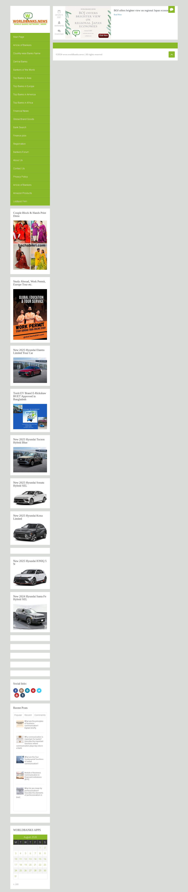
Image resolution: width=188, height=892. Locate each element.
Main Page (18, 37)
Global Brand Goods (23, 119)
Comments (40, 715)
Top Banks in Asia (22, 78)
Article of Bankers (22, 45)
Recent (28, 715)
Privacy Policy (20, 176)
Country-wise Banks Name (26, 53)
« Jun (16, 884)
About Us (18, 160)
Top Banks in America (24, 94)
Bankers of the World (24, 69)
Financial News (21, 111)
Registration (19, 143)
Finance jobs (19, 135)
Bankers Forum (21, 152)
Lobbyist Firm (20, 201)
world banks (59, 26)
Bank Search (19, 127)
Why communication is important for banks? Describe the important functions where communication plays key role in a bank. (29, 742)
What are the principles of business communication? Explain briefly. (34, 724)
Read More (118, 15)
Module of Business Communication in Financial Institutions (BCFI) (33, 776)
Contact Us (19, 168)
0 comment (59, 34)
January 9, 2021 (59, 16)
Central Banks (20, 61)
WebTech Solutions (132, 54)
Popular (18, 715)
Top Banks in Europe (23, 86)
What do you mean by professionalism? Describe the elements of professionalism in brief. (29, 792)
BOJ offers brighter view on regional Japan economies (143, 10)
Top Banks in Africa (23, 102)
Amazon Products (22, 193)
